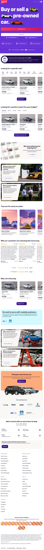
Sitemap (24, 495)
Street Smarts (4, 493)
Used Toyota (4, 456)
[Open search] (34, 2)
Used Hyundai (4, 458)
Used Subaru (4, 470)
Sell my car (3, 488)
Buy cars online (4, 495)
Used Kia (3, 465)
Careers (24, 491)
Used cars (24, 456)
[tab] (3, 73)
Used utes (24, 461)
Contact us (25, 479)
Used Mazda (4, 463)
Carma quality (4, 483)
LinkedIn (3, 511)
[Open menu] (40, 2)
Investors (24, 483)
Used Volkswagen (5, 472)
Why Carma (3, 479)
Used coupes (25, 468)
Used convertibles (26, 470)
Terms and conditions (11, 548)
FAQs (23, 481)
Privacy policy (19, 548)
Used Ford (3, 468)
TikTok (2, 506)
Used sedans (25, 465)
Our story (24, 488)
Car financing (4, 486)
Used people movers (27, 472)
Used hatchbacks (26, 463)
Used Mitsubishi (4, 461)
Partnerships (25, 493)
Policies (24, 548)
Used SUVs (25, 458)
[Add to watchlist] (16, 88)
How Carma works (5, 481)
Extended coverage (5, 491)
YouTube (3, 509)
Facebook (3, 504)
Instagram (3, 502)
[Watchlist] (37, 2)
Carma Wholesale (26, 486)
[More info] (12, 93)
